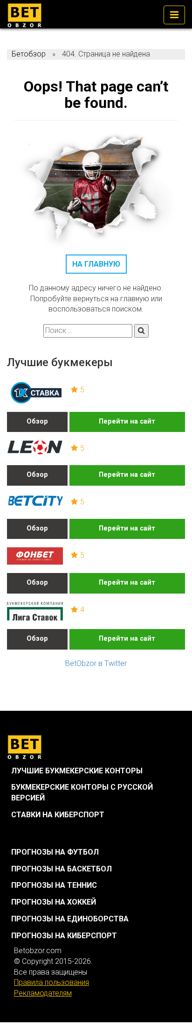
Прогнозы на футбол (55, 852)
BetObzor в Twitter (96, 663)
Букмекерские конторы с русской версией (82, 792)
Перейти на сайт (127, 421)
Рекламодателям (43, 993)
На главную (96, 264)
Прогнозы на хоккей (53, 902)
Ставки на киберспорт (57, 814)
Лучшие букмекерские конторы (77, 770)
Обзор (37, 421)
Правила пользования (51, 982)
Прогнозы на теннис (54, 885)
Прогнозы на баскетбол (61, 868)
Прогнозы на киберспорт (64, 935)
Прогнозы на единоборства (70, 918)
